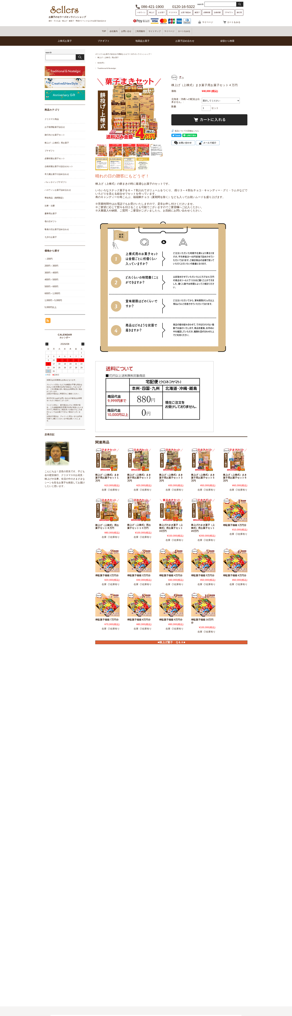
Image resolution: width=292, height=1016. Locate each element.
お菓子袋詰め (186, 12)
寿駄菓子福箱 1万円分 (234, 525)
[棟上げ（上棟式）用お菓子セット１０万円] (139, 510)
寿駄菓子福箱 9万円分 (170, 619)
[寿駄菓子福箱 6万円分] (235, 560)
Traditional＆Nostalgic (107, 68)
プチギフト (229, 12)
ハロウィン (141, 12)
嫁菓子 (197, 12)
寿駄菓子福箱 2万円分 (107, 575)
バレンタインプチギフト (56, 182)
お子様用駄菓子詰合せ (55, 127)
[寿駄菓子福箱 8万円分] (139, 604)
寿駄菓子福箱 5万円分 (202, 575)
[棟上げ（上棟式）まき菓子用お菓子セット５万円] (203, 459)
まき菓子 (161, 12)
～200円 (49, 259)
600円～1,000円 (52, 293)
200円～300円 (51, 265)
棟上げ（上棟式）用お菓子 (108, 57)
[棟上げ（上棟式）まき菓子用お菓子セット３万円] (171, 459)
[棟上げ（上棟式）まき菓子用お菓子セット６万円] (235, 459)
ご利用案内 (140, 31)
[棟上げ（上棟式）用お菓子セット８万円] (107, 510)
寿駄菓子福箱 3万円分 (139, 575)
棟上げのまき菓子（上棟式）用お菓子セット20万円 (203, 528)
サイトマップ (155, 31)
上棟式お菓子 (65, 41)
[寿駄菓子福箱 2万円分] (107, 560)
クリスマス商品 (52, 119)
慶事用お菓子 (51, 213)
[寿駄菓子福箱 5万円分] (203, 560)
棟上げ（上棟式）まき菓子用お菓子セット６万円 (235, 478)
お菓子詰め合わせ (184, 41)
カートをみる (233, 22)
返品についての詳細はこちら (187, 131)
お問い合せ (126, 31)
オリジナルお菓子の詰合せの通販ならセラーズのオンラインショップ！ (123, 54)
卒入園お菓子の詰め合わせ (57, 174)
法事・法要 (50, 206)
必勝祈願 (206, 12)
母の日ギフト (51, 221)
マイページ (207, 22)
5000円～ (101, 63)
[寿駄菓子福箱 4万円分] (171, 560)
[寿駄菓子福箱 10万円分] (203, 604)
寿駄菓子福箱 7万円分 (107, 619)
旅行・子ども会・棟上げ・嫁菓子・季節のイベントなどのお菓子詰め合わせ (77, 21)
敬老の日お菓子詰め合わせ (57, 229)
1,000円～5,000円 (53, 300)
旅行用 (239, 12)
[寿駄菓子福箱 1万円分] (235, 510)
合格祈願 (217, 12)
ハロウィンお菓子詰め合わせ (58, 190)
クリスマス (173, 12)
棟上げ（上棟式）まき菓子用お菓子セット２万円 (139, 478)
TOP (104, 31)
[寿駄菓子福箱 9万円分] (171, 604)
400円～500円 (51, 279)
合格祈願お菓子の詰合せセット (59, 166)
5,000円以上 (51, 307)
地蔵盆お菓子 (142, 41)
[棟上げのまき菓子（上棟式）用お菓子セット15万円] (171, 510)
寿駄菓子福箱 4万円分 (170, 575)
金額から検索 (227, 41)
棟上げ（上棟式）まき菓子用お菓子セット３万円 (171, 478)
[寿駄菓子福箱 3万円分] (139, 560)
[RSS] (48, 321)
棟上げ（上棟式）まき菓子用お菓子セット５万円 (203, 478)
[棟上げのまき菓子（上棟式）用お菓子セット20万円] (203, 510)
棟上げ (151, 12)
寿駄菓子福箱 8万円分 (139, 619)
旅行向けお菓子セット (55, 135)
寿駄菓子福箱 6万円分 (234, 575)
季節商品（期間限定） (55, 198)
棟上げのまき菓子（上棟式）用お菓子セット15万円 (171, 528)
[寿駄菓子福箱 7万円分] (107, 604)
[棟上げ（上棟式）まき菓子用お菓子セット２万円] (139, 459)
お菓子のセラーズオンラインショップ (67, 17)
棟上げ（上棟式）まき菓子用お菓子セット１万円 (107, 478)
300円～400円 (51, 272)
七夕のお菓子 (51, 237)
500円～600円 (51, 286)
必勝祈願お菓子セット (55, 158)
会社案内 (114, 31)
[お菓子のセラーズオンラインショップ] (64, 12)
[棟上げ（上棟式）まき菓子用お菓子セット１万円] (107, 459)
